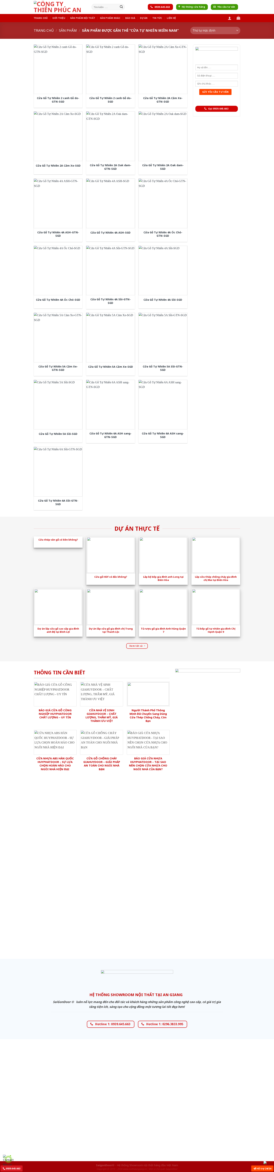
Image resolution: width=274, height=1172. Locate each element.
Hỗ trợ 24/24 (263, 1168)
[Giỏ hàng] (238, 17)
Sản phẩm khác (110, 18)
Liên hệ (171, 18)
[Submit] (121, 7)
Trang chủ (41, 18)
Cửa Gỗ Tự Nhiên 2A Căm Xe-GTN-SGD (162, 99)
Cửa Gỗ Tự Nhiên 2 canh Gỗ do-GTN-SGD (58, 99)
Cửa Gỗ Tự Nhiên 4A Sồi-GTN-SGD (110, 301)
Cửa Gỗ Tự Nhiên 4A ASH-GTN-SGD (58, 234)
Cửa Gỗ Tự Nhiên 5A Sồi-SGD (58, 434)
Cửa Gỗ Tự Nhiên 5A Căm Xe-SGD (110, 366)
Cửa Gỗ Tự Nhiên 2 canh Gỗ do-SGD (110, 99)
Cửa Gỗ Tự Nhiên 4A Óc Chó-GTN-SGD (163, 234)
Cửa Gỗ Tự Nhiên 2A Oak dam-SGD (163, 167)
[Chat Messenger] (268, 1162)
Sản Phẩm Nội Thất (82, 18)
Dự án (143, 18)
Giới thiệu (58, 18)
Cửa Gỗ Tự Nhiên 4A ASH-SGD (110, 232)
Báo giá (130, 18)
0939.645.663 (12, 1168)
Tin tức (157, 18)
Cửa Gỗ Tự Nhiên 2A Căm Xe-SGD (58, 165)
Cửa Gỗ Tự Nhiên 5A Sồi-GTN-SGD (163, 368)
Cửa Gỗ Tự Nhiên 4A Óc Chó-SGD (58, 299)
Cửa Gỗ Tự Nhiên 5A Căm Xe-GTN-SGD (58, 368)
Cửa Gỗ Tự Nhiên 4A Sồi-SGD (163, 299)
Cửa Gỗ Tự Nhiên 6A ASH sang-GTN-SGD (110, 435)
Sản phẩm (68, 30)
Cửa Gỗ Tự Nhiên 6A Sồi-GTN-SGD (58, 502)
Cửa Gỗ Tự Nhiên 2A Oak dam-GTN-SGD (110, 167)
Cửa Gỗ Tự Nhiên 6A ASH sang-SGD (163, 435)
